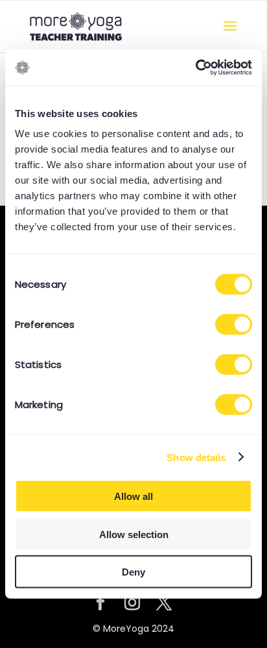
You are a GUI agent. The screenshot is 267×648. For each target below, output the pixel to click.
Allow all (133, 496)
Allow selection (133, 533)
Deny (133, 572)
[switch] (233, 324)
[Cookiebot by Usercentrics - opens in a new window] (195, 67)
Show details (196, 456)
